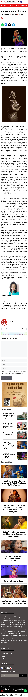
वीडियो (11, 695)
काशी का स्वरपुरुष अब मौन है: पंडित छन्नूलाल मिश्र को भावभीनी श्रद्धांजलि (14, 602)
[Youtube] (10, 668)
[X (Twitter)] (9, 24)
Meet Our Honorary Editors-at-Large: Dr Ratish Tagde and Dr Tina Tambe (9, 445)
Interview (11, 5)
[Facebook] (5, 24)
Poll (3, 658)
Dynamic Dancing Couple (14, 581)
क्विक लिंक (2, 695)
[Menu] (25, 694)
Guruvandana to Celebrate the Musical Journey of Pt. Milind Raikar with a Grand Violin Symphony (14, 508)
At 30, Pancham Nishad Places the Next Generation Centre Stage (8, 425)
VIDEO (4, 656)
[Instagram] (5, 668)
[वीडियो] (11, 694)
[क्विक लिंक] (2, 694)
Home (5, 5)
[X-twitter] (7, 668)
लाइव (16, 695)
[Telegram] (13, 24)
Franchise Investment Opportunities (17, 689)
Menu (25, 695)
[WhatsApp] (2, 24)
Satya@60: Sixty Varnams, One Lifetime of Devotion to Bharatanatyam (14, 534)
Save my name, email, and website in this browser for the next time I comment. (14, 372)
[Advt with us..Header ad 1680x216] (14, 335)
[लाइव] (16, 694)
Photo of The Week (7, 653)
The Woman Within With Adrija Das (9, 433)
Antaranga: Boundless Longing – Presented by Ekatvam (9, 455)
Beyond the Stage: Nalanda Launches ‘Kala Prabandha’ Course (9, 416)
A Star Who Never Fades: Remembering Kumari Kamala (14, 558)
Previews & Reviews (21, 5)
